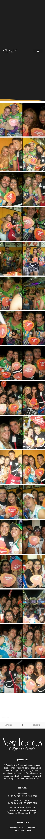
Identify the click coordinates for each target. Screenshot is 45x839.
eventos (5, 717)
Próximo (36, 725)
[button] (38, 51)
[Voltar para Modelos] (22, 725)
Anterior (8, 725)
